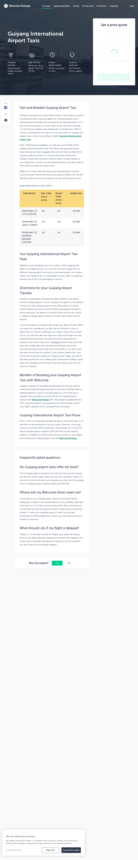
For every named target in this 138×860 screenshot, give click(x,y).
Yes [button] (57, 563)
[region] (43, 842)
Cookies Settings (13, 850)
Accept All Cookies (71, 850)
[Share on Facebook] (6, 107)
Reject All (50, 850)
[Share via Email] (6, 120)
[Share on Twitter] (6, 114)
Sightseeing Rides (62, 6)
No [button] (69, 563)
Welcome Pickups (40, 400)
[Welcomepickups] (17, 6)
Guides (76, 6)
